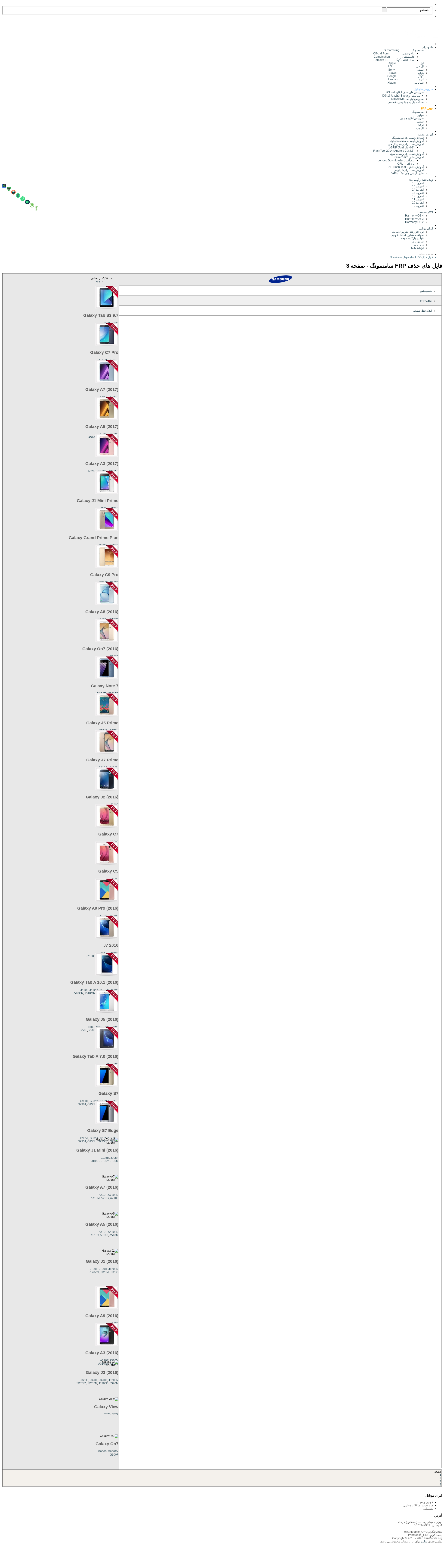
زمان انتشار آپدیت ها (421, 180)
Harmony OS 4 (414, 215)
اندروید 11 (417, 199)
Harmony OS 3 (414, 218)
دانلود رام (427, 47)
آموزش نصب (425, 134)
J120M (104, 1272)
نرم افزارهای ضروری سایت (408, 231)
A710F (103, 1194)
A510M (113, 1235)
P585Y (93, 1030)
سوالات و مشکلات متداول (418, 1505)
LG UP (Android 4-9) (401, 147)
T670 (107, 1414)
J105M (114, 1161)
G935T (82, 1141)
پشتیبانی (428, 1508)
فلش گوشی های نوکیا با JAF (407, 173)
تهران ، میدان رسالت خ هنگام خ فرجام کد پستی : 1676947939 (420, 1523)
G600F (114, 1454)
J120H (103, 1269)
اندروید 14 (418, 189)
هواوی (420, 115)
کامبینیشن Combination (394, 56)
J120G (114, 1272)
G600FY (113, 1451)
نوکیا (421, 124)
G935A (94, 1138)
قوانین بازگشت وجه (412, 238)
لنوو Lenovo (406, 79)
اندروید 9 (419, 205)
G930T (82, 1104)
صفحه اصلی (426, 254)
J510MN (90, 993)
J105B (95, 1161)
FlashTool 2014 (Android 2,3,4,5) (393, 150)
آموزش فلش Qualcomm (409, 157)
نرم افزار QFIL (405, 163)
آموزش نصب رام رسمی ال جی (406, 144)
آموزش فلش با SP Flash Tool (406, 167)
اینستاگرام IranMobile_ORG (425, 1535)
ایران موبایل (426, 228)
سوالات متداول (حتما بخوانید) (407, 235)
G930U (91, 1104)
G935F (84, 1138)
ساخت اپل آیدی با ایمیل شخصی (406, 102)
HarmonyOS (425, 212)
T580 (91, 1027)
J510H (93, 990)
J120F (93, 1269)
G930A (94, 1101)
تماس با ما (418, 241)
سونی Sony (406, 69)
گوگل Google (405, 76)
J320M (114, 1383)
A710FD (113, 1194)
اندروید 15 (418, 186)
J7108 (90, 956)
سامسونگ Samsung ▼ (404, 50)
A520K (92, 437)
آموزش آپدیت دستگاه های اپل (407, 141)
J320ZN (92, 1383)
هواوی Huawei (406, 73)
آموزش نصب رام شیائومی (409, 170)
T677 (115, 1414)
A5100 (104, 1235)
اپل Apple (406, 63)
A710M (95, 1198)
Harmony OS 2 (414, 222)
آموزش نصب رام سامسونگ (408, 137)
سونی (420, 121)
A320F (92, 471)
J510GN (78, 993)
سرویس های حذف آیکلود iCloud (405, 92)
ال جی (420, 128)
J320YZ (81, 1383)
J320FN (113, 1380)
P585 (83, 1030)
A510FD (113, 1232)
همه (98, 281)
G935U (91, 1141)
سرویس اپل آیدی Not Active (407, 98)
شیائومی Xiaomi (406, 82)
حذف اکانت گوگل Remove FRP (393, 60)
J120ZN (94, 1272)
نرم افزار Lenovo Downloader (396, 160)
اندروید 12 (417, 196)
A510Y (95, 1235)
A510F (103, 1232)
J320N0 (103, 1383)
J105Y (104, 1161)
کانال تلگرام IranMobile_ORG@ (423, 1531)
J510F (84, 990)
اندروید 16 (418, 183)
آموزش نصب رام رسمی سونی (406, 154)
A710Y (105, 1198)
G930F (84, 1101)
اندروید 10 (418, 202)
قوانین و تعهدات (424, 1502)
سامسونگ (418, 111)
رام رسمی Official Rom (393, 53)
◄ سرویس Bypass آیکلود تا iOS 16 (403, 95)
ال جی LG (406, 66)
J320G (103, 1380)
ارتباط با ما (417, 248)
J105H (105, 1157)
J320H (84, 1380)
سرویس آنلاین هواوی (412, 118)
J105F (114, 1157)
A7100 (114, 1198)
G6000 (102, 1451)
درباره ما (419, 244)
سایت (423, 1541)
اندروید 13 (418, 193)
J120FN (113, 1269)
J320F (93, 1380)
